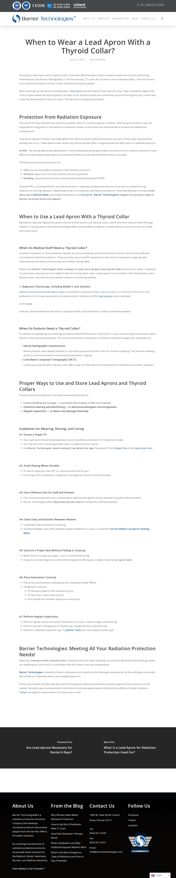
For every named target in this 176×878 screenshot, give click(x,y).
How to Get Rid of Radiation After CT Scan (66, 826)
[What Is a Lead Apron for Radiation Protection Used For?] (132, 748)
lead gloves (86, 194)
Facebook (133, 815)
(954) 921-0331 (98, 842)
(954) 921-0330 (98, 833)
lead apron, (77, 91)
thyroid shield (40, 194)
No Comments (98, 59)
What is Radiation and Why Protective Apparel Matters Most (68, 845)
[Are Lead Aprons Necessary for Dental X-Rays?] (44, 748)
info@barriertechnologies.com (106, 851)
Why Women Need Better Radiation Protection (64, 817)
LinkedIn (133, 825)
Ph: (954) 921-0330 (152, 5)
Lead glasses (105, 296)
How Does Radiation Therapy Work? (67, 835)
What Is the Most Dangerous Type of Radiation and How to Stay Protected (67, 856)
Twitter (132, 820)
